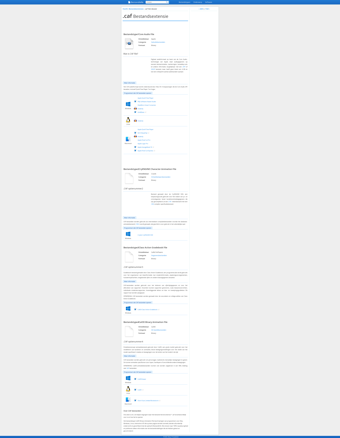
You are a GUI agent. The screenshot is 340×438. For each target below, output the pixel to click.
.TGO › (207, 9)
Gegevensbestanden (159, 255)
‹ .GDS (201, 9)
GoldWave (141, 112)
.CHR (169, 202)
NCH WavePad (142, 133)
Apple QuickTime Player (145, 98)
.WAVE (153, 69)
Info (137, 2)
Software (208, 2)
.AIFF (183, 67)
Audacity (140, 109)
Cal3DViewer (142, 379)
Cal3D (140, 390)
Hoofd (125, 9)
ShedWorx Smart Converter (147, 105)
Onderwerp (197, 2)
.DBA (137, 224)
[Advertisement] (155, 27)
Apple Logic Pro (143, 144)
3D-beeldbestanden (158, 330)
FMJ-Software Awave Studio (147, 102)
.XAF (127, 368)
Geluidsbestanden (158, 42)
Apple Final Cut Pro (144, 140)
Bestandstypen (184, 2)
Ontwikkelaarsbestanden (160, 177)
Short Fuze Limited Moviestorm (148, 401)
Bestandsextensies (136, 9)
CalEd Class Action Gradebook (147, 310)
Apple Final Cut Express (145, 151)
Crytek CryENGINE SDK (145, 235)
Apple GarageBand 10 (145, 147)
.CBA (152, 204)
